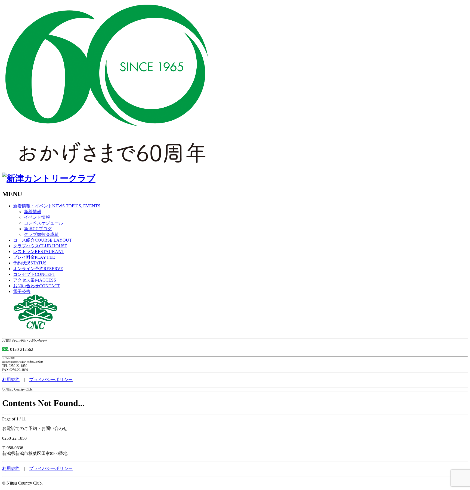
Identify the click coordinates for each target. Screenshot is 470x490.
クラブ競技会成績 (41, 234)
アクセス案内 (34, 280)
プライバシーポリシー (51, 379)
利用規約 (11, 379)
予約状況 (30, 263)
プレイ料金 (34, 257)
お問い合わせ (36, 285)
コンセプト (34, 274)
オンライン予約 (38, 268)
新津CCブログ (38, 228)
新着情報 (32, 211)
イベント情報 (37, 217)
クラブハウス (40, 246)
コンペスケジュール (43, 223)
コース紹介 (42, 240)
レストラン (38, 251)
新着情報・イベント (56, 206)
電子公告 (21, 291)
